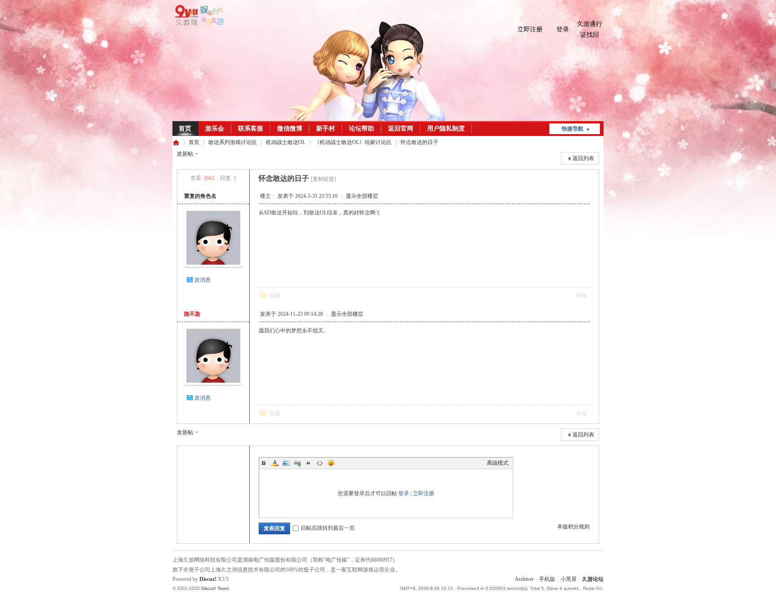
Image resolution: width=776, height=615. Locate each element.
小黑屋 (568, 579)
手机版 (547, 579)
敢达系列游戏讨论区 (232, 142)
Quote (308, 462)
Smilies (330, 462)
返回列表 (583, 158)
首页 (185, 128)
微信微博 (289, 128)
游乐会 (214, 128)
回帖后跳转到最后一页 (328, 528)
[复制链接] (323, 179)
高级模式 (497, 463)
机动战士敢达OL (285, 142)
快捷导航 (572, 129)
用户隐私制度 (446, 128)
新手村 (325, 128)
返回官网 (400, 128)
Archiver (524, 579)
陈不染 (192, 314)
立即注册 (529, 29)
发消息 (202, 280)
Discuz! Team (215, 588)
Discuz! (207, 579)
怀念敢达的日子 (419, 142)
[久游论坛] (198, 24)
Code (319, 462)
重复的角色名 (200, 196)
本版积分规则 (573, 526)
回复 (275, 295)
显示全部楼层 (362, 196)
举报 (581, 295)
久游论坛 (176, 142)
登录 (562, 29)
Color (274, 462)
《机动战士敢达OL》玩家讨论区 (353, 142)
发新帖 (185, 154)
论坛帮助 (361, 128)
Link (297, 462)
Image (286, 462)
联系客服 (250, 128)
